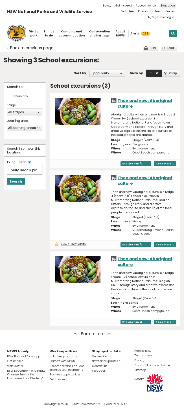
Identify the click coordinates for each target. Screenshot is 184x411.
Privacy (139, 360)
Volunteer (127, 11)
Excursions (20, 96)
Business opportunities (65, 374)
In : (9, 162)
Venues (170, 11)
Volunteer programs (63, 356)
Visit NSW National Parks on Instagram (21, 404)
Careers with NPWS (62, 361)
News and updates (105, 361)
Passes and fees (149, 11)
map (173, 73)
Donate (139, 379)
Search (16, 181)
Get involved (58, 379)
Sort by (80, 73)
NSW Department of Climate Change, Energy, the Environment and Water (26, 374)
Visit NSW (13, 366)
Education (168, 5)
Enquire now (130, 163)
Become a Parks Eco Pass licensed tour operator (67, 368)
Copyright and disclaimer (152, 365)
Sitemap (140, 370)
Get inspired (123, 5)
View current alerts (73, 244)
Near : (23, 162)
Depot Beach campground (150, 152)
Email (171, 48)
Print (153, 48)
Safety (107, 5)
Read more (163, 163)
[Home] (16, 33)
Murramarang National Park (151, 230)
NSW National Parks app (23, 356)
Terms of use (143, 355)
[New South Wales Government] (155, 383)
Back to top (92, 333)
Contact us (99, 366)
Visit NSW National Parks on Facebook (11, 404)
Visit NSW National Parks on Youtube (30, 404)
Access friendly (146, 5)
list (156, 73)
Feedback (98, 371)
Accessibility (142, 351)
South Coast (141, 234)
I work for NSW (113, 404)
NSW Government (84, 404)
